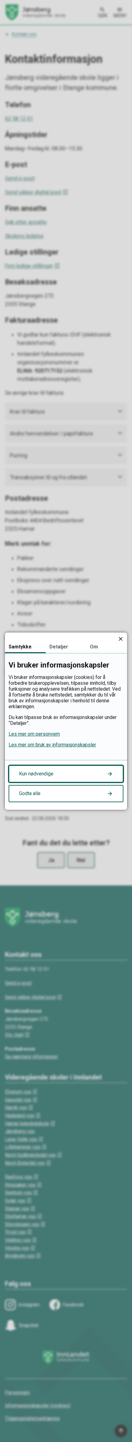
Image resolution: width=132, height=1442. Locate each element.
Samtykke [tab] (20, 647)
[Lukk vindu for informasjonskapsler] (120, 639)
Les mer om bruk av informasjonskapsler (52, 745)
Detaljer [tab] (58, 647)
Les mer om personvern (34, 734)
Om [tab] (94, 647)
